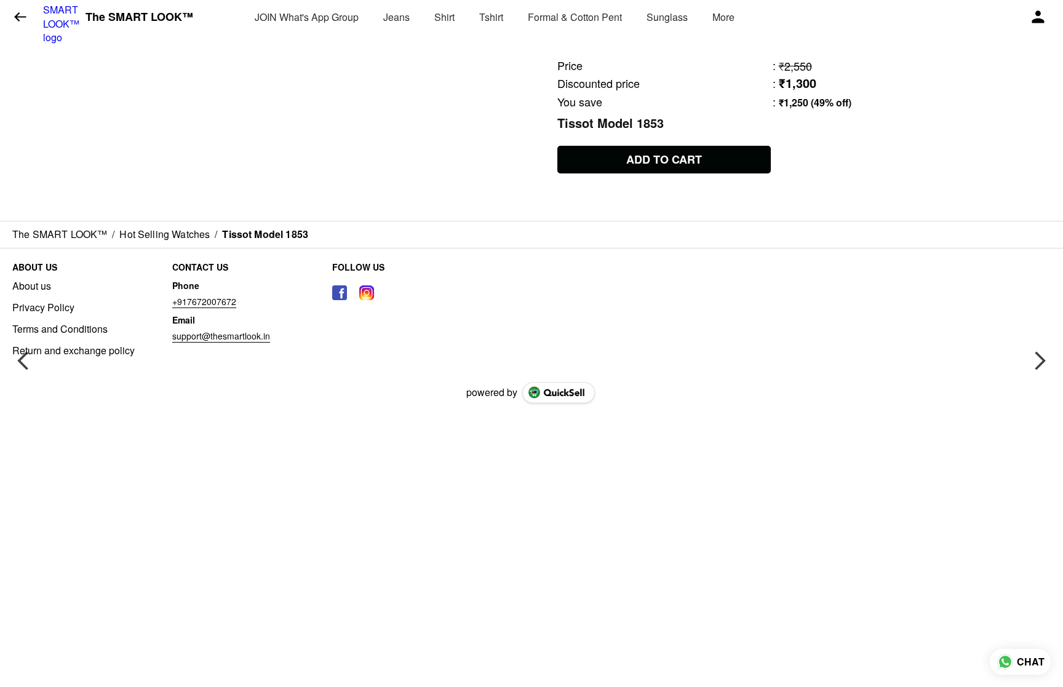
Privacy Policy (43, 307)
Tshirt (491, 17)
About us (31, 286)
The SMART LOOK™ (139, 17)
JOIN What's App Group (307, 17)
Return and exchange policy (73, 350)
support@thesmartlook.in (221, 336)
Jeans (396, 17)
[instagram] (366, 293)
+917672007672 (204, 301)
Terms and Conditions (60, 329)
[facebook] (339, 293)
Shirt (444, 17)
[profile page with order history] (1038, 17)
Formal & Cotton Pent (575, 17)
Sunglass (667, 17)
